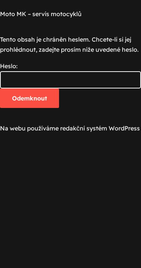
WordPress (124, 128)
